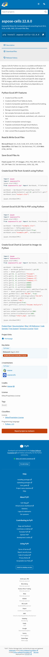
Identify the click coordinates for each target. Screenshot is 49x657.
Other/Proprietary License (14, 417)
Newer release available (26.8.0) (15, 355)
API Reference (34, 326)
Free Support (13, 328)
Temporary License (26, 328)
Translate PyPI (23, 532)
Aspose (9, 386)
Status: (24, 459)
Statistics (25, 509)
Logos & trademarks (24, 511)
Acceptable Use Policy (24, 561)
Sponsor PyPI (24, 535)
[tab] (24, 45)
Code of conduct (23, 555)
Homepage (9, 338)
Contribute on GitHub (24, 529)
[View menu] (38, 4)
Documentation (18, 326)
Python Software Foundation (27, 650)
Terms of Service (23, 549)
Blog (26, 326)
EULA (36, 328)
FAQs (24, 491)
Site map (36, 652)
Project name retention (23, 488)
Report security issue (24, 552)
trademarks (12, 650)
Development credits (23, 537)
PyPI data (6, 348)
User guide (23, 485)
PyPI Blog (24, 503)
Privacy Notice (23, 558)
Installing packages (23, 480)
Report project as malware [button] (24, 431)
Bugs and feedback (24, 526)
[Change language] (44, 4)
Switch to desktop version (24, 567)
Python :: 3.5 (9, 424)
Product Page (6, 326)
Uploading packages (23, 482)
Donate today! (24, 464)
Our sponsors (24, 514)
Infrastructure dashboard (23, 506)
